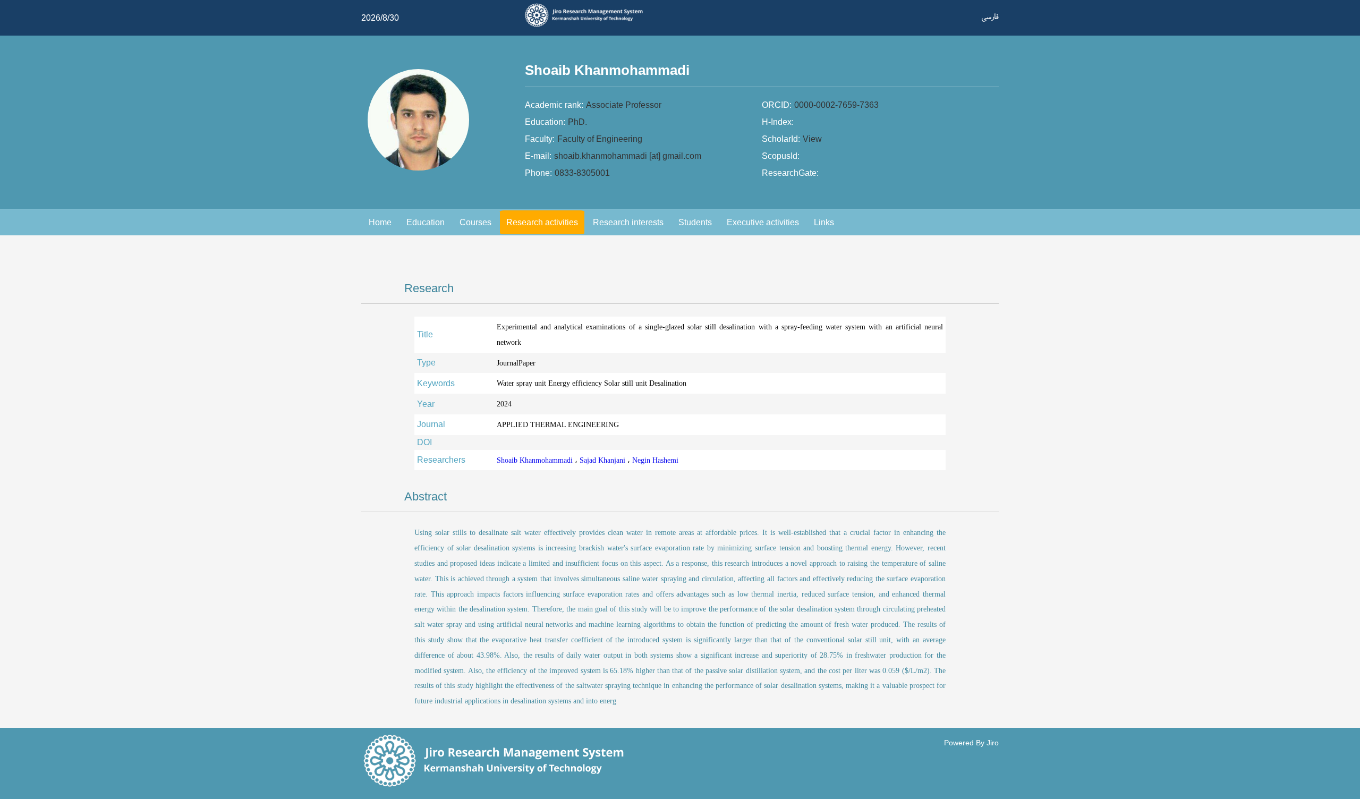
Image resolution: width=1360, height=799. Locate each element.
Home (380, 222)
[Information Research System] (587, 25)
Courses (475, 222)
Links (824, 222)
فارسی (990, 16)
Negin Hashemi (655, 460)
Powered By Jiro (971, 742)
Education (425, 222)
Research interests (628, 222)
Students (695, 222)
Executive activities (763, 222)
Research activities (542, 222)
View (812, 138)
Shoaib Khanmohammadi (536, 460)
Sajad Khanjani (603, 460)
